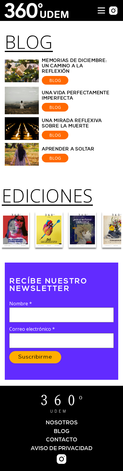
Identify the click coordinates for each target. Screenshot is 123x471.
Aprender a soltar (68, 149)
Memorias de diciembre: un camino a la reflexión (74, 66)
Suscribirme (35, 357)
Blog (29, 42)
